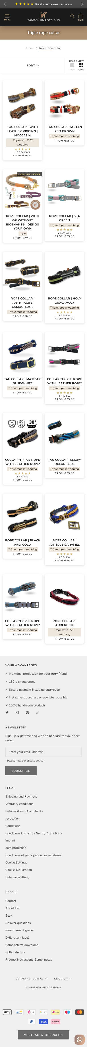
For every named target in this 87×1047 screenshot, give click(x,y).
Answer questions (18, 923)
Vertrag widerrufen (43, 1035)
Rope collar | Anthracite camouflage (23, 303)
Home (30, 48)
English (61, 978)
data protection (15, 848)
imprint (10, 840)
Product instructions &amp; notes (28, 959)
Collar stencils (15, 952)
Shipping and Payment (21, 796)
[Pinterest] (27, 712)
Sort (31, 65)
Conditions (12, 826)
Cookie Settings (16, 862)
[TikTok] (37, 712)
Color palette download (21, 945)
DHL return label (17, 937)
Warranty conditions (19, 804)
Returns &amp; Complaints (24, 811)
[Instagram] (17, 712)
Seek (8, 915)
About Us (12, 908)
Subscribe (21, 770)
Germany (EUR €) (30, 978)
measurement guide (19, 930)
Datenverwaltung (17, 877)
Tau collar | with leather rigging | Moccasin (22, 131)
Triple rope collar (50, 48)
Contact (10, 901)
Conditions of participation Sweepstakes (33, 855)
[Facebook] (6, 712)
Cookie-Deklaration (18, 870)
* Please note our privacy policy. (24, 760)
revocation (12, 818)
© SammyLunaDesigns (43, 987)
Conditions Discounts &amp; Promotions (33, 833)
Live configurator (29, 174)
